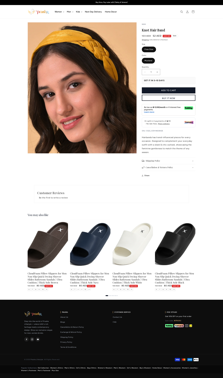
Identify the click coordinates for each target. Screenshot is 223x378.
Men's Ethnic (70, 368)
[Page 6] (115, 295)
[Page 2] (109, 295)
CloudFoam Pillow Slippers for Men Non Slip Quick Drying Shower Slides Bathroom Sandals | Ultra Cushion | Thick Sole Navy (89, 278)
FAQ (114, 322)
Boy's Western (145, 368)
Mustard (148, 61)
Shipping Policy (66, 337)
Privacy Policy (66, 342)
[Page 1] (107, 295)
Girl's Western (132, 368)
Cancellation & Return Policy (72, 327)
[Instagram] (32, 339)
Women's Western (105, 368)
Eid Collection (43, 368)
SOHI (144, 24)
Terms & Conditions (68, 347)
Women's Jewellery (189, 368)
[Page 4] (112, 295)
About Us (64, 317)
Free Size (149, 49)
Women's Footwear (28, 370)
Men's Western (120, 368)
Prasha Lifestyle (37, 359)
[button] (59, 12)
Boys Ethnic (92, 368)
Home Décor (157, 368)
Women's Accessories (172, 368)
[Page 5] (113, 295)
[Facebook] (26, 339)
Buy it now (168, 98)
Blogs (62, 322)
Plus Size (55, 370)
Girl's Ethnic (81, 368)
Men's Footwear (44, 370)
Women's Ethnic (56, 368)
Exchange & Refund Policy (71, 332)
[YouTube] (38, 339)
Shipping (145, 40)
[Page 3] (110, 295)
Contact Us (117, 317)
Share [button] (147, 175)
